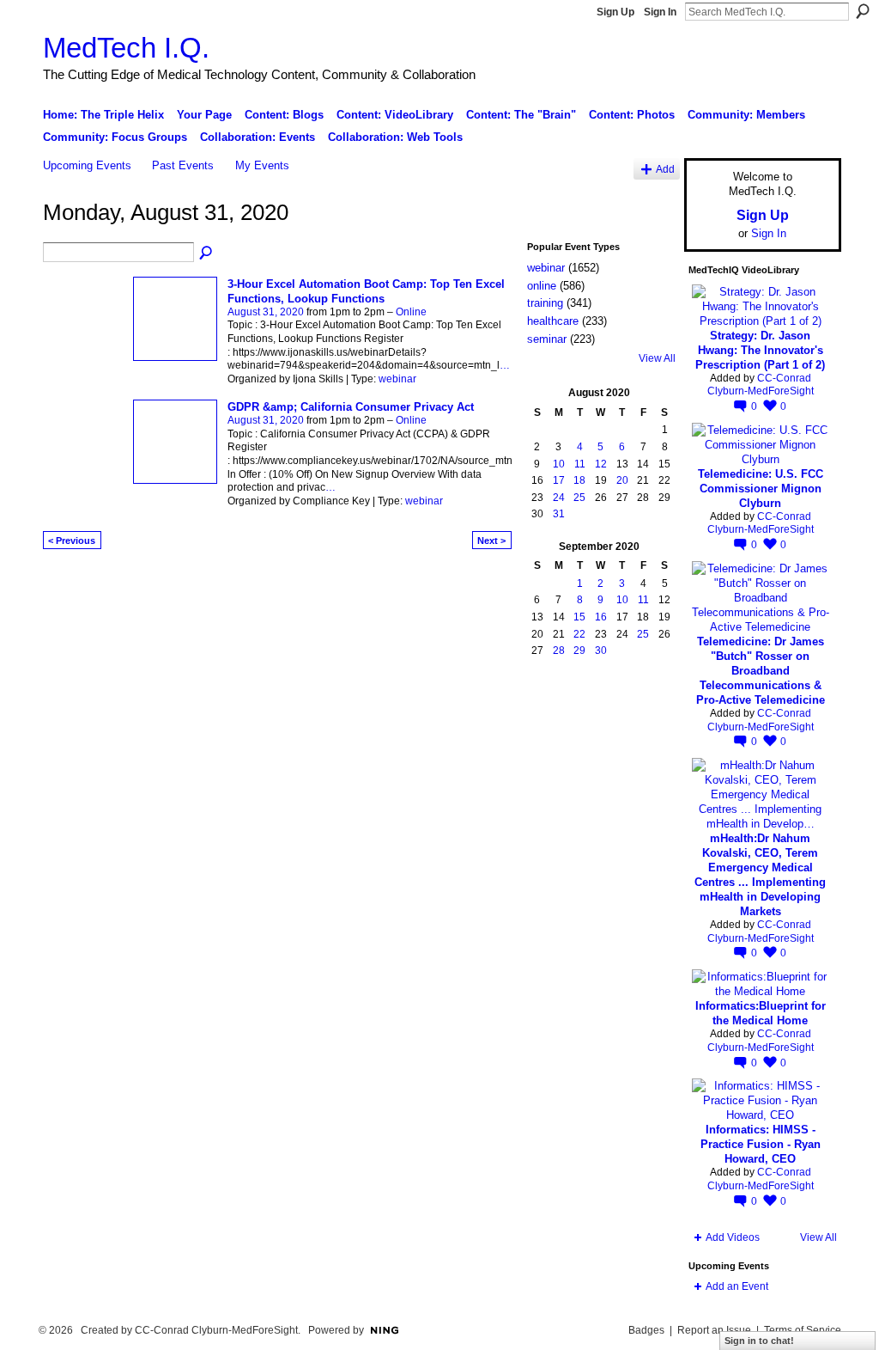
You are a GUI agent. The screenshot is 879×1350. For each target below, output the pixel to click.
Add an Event (737, 1286)
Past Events (183, 165)
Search (863, 11)
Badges (646, 1330)
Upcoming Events (87, 165)
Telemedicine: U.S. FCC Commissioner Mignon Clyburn (760, 488)
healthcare (553, 321)
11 (579, 464)
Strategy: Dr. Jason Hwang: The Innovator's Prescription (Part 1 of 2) (760, 350)
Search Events (207, 253)
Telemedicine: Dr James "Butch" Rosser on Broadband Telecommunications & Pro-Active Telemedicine (760, 670)
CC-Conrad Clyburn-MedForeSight (760, 385)
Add (665, 168)
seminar (547, 339)
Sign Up (615, 12)
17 (559, 480)
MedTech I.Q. (126, 48)
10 (559, 464)
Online (411, 312)
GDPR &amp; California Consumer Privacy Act (350, 406)
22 (579, 634)
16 (601, 617)
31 (559, 514)
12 (601, 464)
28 (559, 650)
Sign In (660, 12)
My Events (262, 165)
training (545, 302)
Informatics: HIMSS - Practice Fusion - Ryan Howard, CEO (760, 1144)
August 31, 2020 (265, 312)
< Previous (71, 540)
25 (579, 498)
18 (579, 480)
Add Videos (733, 1237)
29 (579, 650)
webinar (397, 379)
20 (622, 480)
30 (601, 650)
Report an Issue (714, 1330)
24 (559, 498)
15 (579, 617)
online (541, 285)
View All (657, 358)
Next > (491, 540)
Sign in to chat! (759, 1340)
